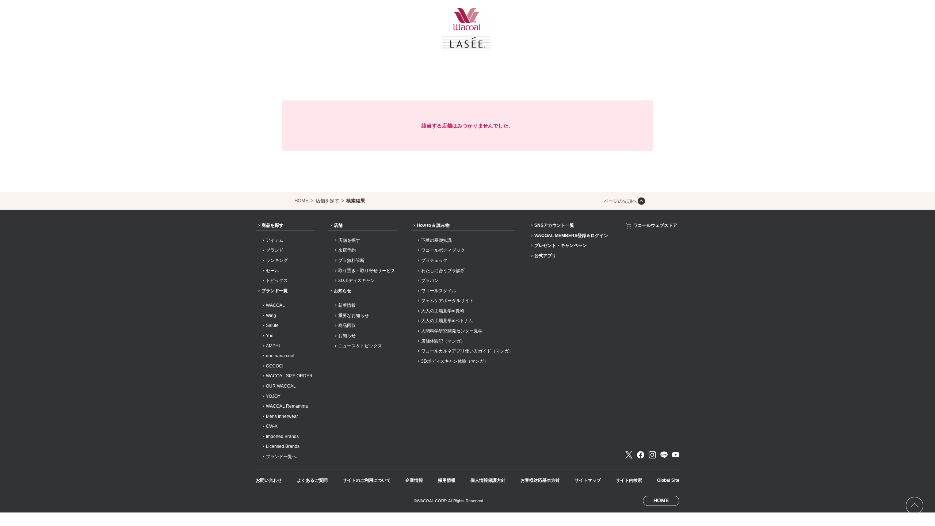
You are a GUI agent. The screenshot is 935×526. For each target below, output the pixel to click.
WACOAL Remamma (287, 406)
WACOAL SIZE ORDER (289, 375)
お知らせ (342, 290)
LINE (664, 454)
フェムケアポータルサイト (447, 300)
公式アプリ (545, 255)
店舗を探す (327, 200)
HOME (301, 200)
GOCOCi (274, 366)
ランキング (277, 260)
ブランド (274, 250)
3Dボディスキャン (356, 280)
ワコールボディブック (443, 250)
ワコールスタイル (438, 290)
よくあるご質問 (312, 480)
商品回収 (347, 325)
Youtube (675, 454)
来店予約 (347, 250)
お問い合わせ (269, 480)
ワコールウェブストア (655, 225)
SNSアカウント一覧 (554, 225)
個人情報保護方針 (487, 480)
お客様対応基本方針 (540, 480)
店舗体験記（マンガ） (443, 341)
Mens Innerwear (282, 416)
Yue (270, 335)
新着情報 (347, 305)
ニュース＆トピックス (360, 345)
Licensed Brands (282, 446)
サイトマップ (588, 480)
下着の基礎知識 (436, 240)
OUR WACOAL (281, 386)
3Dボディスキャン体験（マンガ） (454, 361)
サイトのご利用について (367, 480)
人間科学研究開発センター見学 (451, 330)
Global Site (668, 480)
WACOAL (275, 305)
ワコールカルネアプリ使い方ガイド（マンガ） (467, 351)
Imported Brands (282, 436)
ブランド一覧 (275, 290)
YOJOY (273, 396)
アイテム (274, 240)
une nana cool (280, 355)
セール (272, 270)
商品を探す (272, 225)
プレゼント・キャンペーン (560, 245)
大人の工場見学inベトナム (447, 320)
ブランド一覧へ (281, 456)
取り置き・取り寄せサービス (366, 270)
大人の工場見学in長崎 (442, 310)
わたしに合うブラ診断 (443, 270)
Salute (272, 325)
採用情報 (446, 480)
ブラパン (430, 280)
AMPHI (273, 345)
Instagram (652, 454)
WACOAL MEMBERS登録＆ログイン (571, 235)
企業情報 (414, 480)
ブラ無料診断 (351, 260)
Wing (271, 315)
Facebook (640, 454)
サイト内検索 (629, 480)
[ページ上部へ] (914, 505)
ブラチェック (434, 260)
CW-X (272, 426)
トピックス (277, 280)
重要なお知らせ (353, 315)
